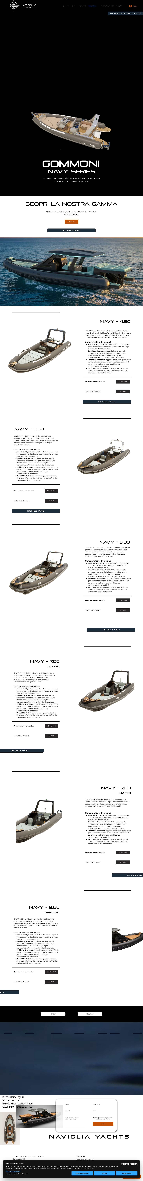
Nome (67, 1104)
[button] (71, 230)
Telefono (96, 1111)
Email (67, 1111)
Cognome (97, 1104)
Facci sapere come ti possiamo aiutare (72, 1118)
